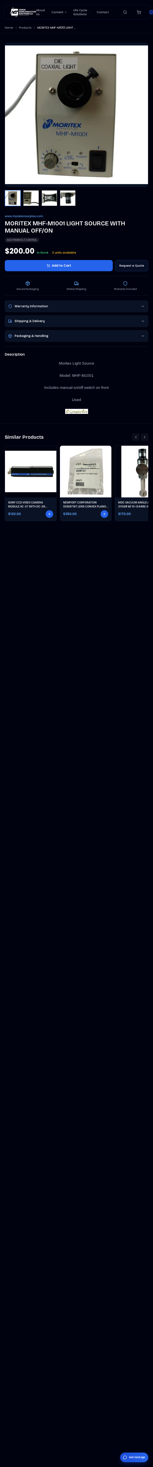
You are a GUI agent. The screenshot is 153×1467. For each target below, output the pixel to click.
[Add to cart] (49, 514)
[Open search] (125, 12)
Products (25, 28)
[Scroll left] (135, 437)
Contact (103, 12)
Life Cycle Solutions (80, 12)
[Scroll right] (144, 437)
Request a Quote (131, 266)
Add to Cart (61, 265)
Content (57, 12)
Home (9, 28)
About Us (40, 12)
